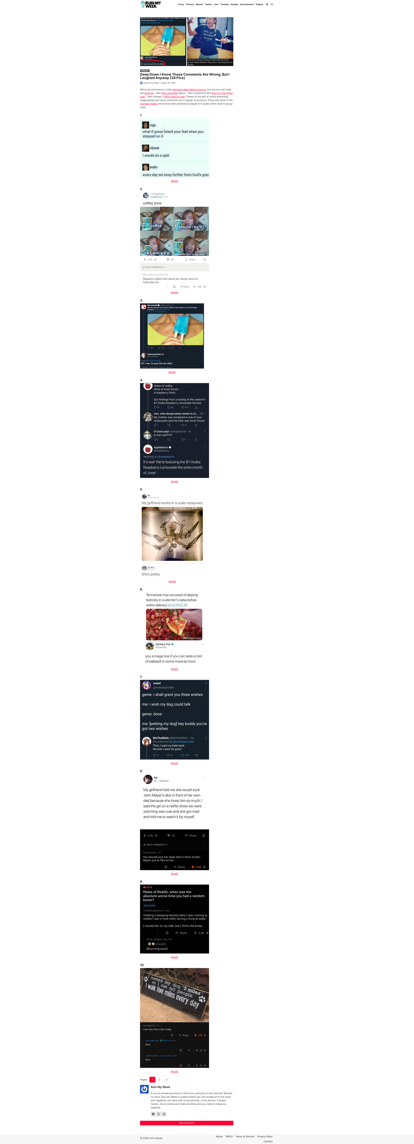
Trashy (145, 71)
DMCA (229, 1136)
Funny (181, 4)
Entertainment (247, 4)
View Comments (186, 1123)
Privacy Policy (265, 1136)
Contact (268, 1141)
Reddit (174, 181)
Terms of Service (245, 1136)
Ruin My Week (152, 83)
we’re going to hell (174, 96)
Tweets (208, 4)
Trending (224, 4)
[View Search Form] (272, 4)
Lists (216, 4)
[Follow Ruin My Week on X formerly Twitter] (158, 1114)
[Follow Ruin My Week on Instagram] (164, 1114)
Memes (199, 4)
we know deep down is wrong (189, 89)
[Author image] (141, 83)
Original (259, 4)
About (219, 1136)
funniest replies (148, 103)
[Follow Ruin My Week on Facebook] (153, 1114)
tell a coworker (170, 93)
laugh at (148, 93)
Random (234, 4)
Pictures (190, 4)
